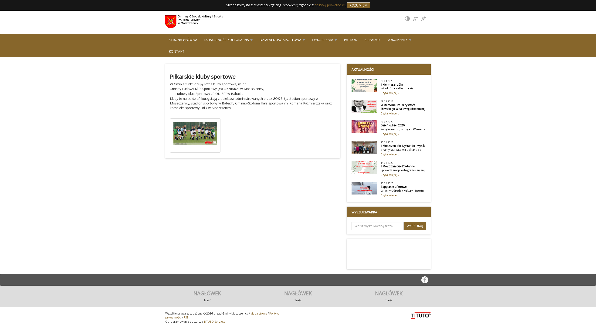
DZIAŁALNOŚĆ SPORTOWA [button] (281, 39)
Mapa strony (259, 313)
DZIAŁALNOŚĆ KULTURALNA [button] (227, 39)
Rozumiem (358, 5)
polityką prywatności (330, 5)
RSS (186, 317)
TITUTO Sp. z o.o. (214, 322)
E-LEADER (372, 39)
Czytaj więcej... (390, 93)
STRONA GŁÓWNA (183, 39)
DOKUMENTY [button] (398, 39)
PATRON (350, 39)
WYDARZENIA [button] (323, 39)
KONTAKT (176, 51)
